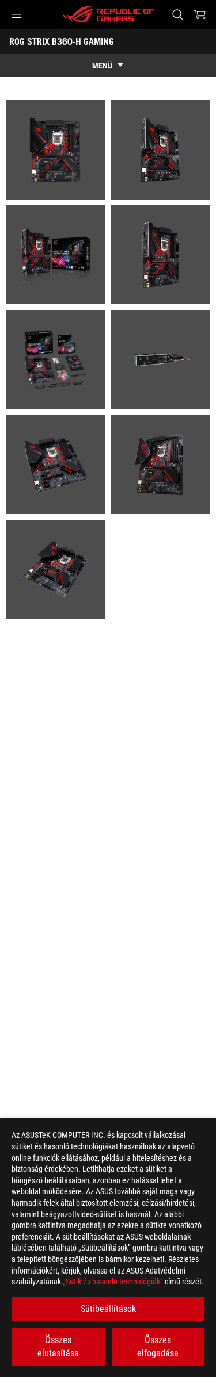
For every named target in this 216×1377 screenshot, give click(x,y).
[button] (16, 14)
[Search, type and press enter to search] (177, 14)
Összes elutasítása (58, 1346)
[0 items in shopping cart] (200, 14)
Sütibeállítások (108, 1308)
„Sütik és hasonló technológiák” (113, 1281)
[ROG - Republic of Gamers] (108, 14)
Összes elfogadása (158, 1346)
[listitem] (55, 150)
